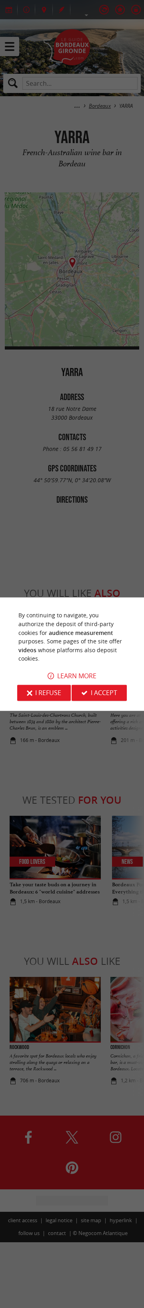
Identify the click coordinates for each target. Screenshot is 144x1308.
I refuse (48, 692)
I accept (104, 692)
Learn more (76, 675)
